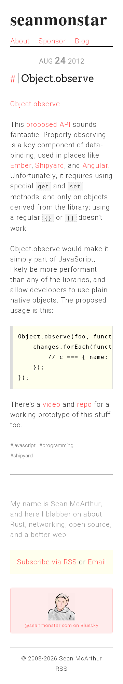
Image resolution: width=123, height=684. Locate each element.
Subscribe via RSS (47, 562)
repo (84, 404)
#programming (56, 445)
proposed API (48, 124)
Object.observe (35, 104)
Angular (95, 165)
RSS (61, 668)
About (20, 41)
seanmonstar (58, 18)
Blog (82, 41)
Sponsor (52, 41)
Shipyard (49, 165)
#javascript (23, 445)
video (51, 404)
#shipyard (21, 456)
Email (97, 562)
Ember (20, 165)
